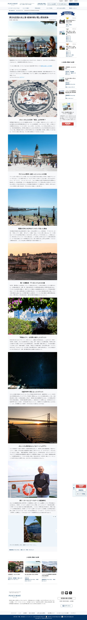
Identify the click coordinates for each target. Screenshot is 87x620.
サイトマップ (13, 612)
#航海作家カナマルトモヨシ (14, 549)
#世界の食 (10, 578)
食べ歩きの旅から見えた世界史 (31, 574)
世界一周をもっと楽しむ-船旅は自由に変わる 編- (71, 33)
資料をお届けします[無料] (46, 66)
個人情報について (51, 612)
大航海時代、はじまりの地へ (14, 574)
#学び (27, 549)
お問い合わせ (67, 605)
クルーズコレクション (19, 10)
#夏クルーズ (23, 549)
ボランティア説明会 (81, 493)
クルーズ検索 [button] (74, 4)
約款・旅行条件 (32, 612)
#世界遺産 (15, 578)
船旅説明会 (81, 490)
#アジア (67, 26)
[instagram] (62, 592)
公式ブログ (22, 77)
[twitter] (70, 592)
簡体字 (66, 0)
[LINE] (66, 592)
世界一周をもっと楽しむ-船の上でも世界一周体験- (71, 48)
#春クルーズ (19, 578)
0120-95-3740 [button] (66, 598)
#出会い (70, 24)
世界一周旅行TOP (12, 10)
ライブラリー (73, 612)
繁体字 (71, 0)
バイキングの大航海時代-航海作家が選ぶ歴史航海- (49, 575)
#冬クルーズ (68, 39)
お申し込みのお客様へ (41, 612)
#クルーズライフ (28, 580)
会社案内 (25, 612)
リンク (20, 612)
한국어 (76, 0)
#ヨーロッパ (31, 549)
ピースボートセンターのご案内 (62, 612)
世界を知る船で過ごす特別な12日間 (70, 21)
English (61, 0)
